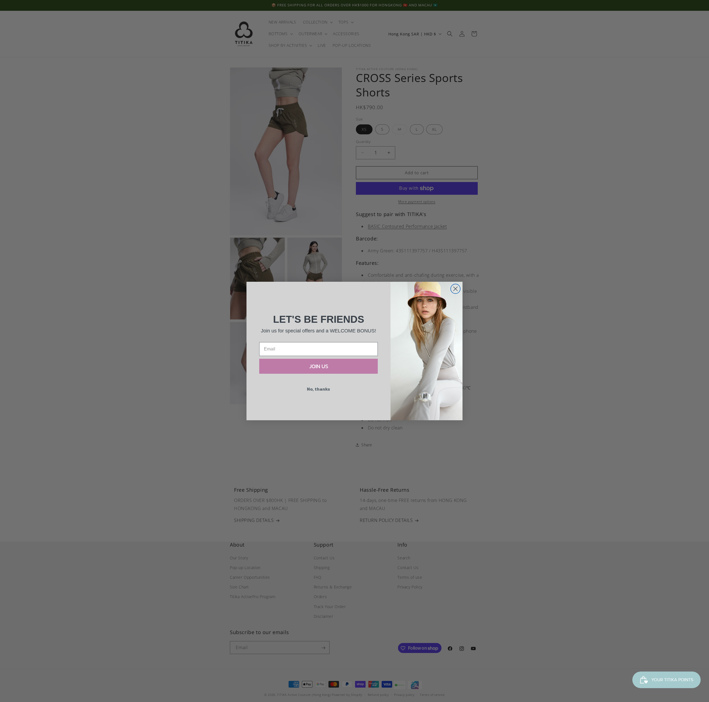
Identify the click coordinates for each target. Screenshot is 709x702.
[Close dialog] (455, 289)
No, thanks (318, 389)
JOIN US (318, 366)
